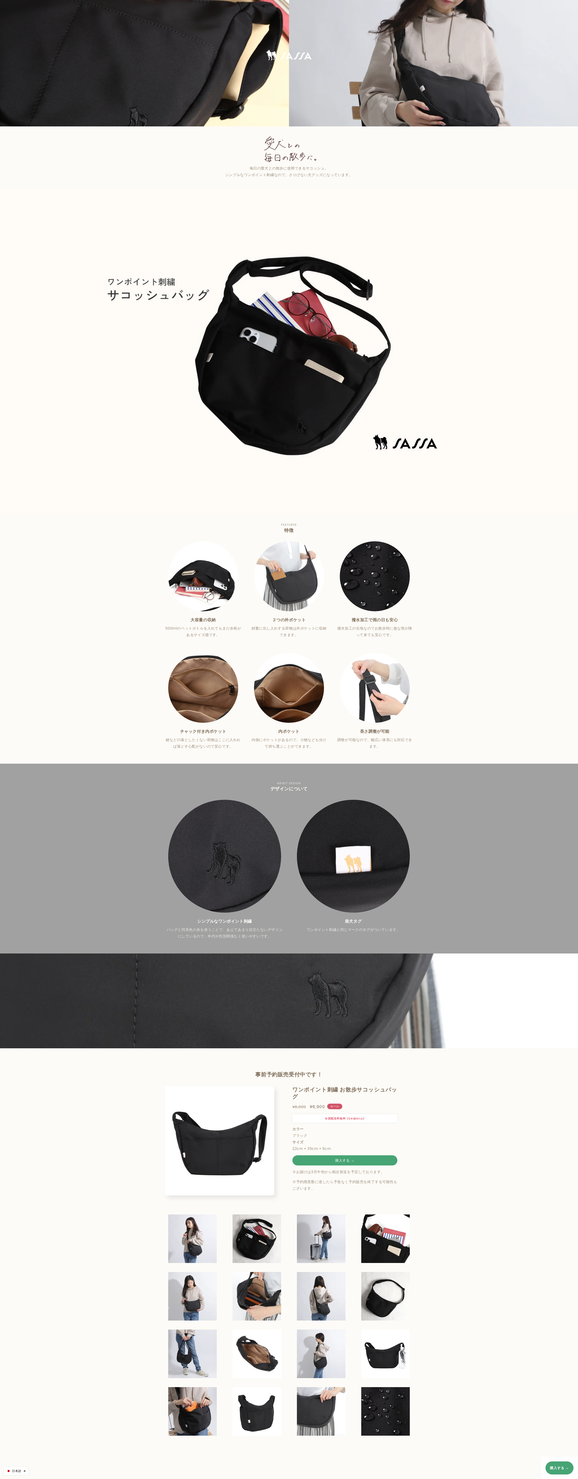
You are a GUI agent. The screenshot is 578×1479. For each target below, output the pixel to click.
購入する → (344, 1160)
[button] (16, 1471)
